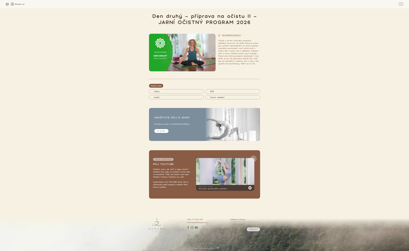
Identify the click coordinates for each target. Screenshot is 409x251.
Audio (157, 97)
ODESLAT (253, 229)
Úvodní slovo (156, 86)
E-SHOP (161, 131)
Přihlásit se (19, 4)
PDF (212, 91)
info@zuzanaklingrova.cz (197, 222)
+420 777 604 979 (195, 219)
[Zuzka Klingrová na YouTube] (196, 227)
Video (157, 91)
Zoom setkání (217, 97)
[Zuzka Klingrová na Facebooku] (188, 227)
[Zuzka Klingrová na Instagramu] (192, 227)
